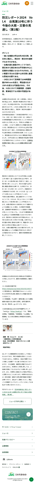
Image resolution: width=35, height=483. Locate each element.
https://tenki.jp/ (16, 311)
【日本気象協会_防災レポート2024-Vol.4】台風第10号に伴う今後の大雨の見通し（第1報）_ (17, 392)
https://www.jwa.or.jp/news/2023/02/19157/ (17, 289)
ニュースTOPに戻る (16, 401)
